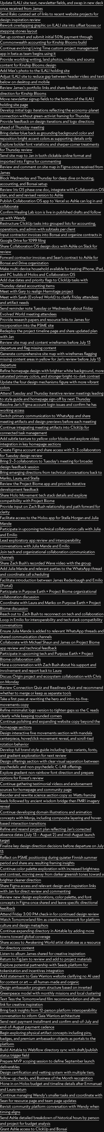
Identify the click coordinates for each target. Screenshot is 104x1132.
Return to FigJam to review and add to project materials (46, 959)
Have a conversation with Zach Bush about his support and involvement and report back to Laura (48, 667)
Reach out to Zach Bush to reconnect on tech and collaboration (51, 613)
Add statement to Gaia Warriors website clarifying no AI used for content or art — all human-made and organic (50, 978)
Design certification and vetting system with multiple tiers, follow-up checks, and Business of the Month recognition (47, 1075)
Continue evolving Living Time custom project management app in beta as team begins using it (49, 50)
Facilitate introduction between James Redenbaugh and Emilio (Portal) (51, 582)
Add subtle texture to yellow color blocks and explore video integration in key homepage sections (49, 441)
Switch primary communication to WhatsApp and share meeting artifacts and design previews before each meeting (48, 418)
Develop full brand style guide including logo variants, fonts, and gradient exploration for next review (48, 752)
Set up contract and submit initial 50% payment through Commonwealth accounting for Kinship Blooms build (46, 39)
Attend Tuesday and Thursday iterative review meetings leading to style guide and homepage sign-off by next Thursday (51, 396)
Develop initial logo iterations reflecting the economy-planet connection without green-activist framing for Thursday (49, 112)
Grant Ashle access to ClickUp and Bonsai (33, 1128)
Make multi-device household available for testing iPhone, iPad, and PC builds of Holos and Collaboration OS (52, 271)
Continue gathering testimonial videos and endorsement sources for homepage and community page (46, 786)
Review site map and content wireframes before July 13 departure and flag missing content (45, 345)
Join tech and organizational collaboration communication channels (47, 554)
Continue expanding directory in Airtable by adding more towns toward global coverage (47, 933)
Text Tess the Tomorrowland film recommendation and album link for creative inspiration (50, 1001)
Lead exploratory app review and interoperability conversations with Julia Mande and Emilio (40, 543)
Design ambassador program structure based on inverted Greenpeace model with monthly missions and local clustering (50, 990)
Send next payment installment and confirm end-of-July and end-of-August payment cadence (49, 1024)
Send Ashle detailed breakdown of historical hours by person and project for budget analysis (49, 1120)
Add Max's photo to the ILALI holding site (35, 70)
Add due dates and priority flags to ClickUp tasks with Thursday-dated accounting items (44, 282)
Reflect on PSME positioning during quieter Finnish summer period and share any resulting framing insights (48, 860)
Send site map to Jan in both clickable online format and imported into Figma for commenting (45, 158)
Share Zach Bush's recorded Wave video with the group (45, 563)
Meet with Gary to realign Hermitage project (36, 291)
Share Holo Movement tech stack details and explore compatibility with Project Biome (43, 497)
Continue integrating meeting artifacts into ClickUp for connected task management (44, 430)
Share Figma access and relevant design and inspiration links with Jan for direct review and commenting (48, 888)
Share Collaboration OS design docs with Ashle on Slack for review (48, 248)
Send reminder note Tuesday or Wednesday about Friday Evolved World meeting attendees (46, 311)
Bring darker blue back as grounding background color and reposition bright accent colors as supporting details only (47, 135)
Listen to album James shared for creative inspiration (42, 953)
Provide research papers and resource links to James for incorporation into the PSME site (45, 322)
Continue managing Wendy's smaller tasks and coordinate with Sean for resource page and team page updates (51, 1097)
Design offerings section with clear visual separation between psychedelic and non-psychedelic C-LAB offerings (49, 764)
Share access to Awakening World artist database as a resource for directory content (50, 945)
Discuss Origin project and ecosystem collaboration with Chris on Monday (50, 679)
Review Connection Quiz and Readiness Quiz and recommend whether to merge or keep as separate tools (51, 690)
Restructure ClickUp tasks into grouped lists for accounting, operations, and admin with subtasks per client (48, 226)
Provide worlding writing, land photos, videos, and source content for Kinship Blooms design (47, 62)
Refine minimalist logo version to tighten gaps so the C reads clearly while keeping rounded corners (49, 712)
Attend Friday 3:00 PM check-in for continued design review (49, 914)
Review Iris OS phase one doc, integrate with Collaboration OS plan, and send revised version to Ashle (52, 192)
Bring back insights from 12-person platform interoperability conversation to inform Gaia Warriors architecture (48, 1013)
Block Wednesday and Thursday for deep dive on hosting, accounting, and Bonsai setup (47, 180)
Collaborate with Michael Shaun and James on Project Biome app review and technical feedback (50, 645)
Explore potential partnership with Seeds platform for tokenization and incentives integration (44, 967)
